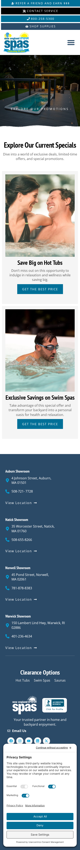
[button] (71, 42)
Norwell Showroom (17, 567)
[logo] (19, 42)
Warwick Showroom (18, 616)
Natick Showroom (16, 519)
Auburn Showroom (17, 471)
